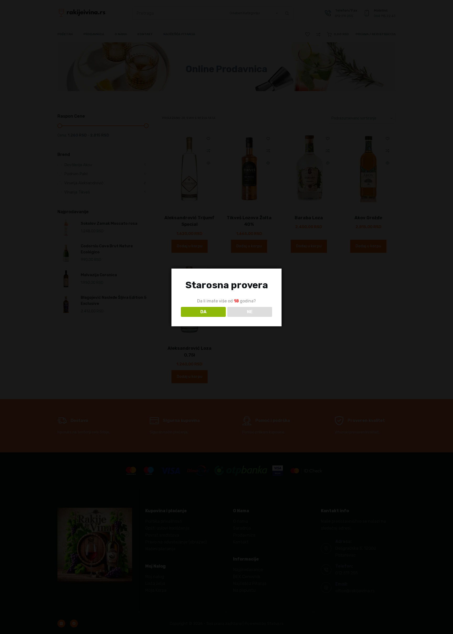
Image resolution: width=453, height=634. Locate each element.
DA (203, 311)
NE (249, 311)
